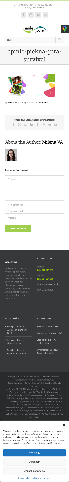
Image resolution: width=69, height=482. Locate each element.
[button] (64, 424)
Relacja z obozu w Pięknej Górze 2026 (16, 352)
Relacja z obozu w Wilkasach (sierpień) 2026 (17, 330)
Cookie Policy (24, 477)
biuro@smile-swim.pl (34, 7)
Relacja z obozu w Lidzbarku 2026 (15, 341)
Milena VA (12, 102)
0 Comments (42, 102)
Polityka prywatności (41, 477)
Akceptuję (34, 452)
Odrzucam (34, 461)
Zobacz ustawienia (34, 470)
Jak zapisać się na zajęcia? (49, 333)
